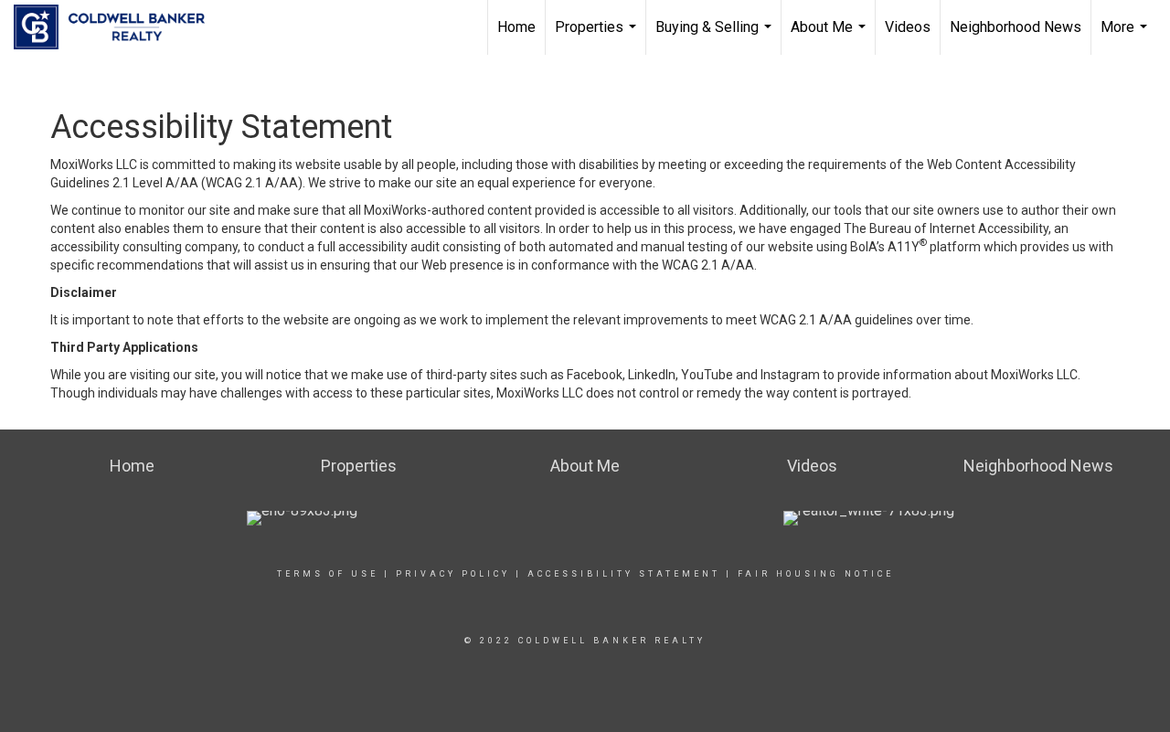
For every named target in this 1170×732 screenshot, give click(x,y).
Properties (598, 36)
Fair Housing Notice (816, 573)
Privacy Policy (453, 573)
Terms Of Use (327, 573)
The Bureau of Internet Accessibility (946, 228)
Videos (908, 27)
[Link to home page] (118, 27)
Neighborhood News (1015, 27)
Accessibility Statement (623, 573)
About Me (830, 36)
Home (516, 27)
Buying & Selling (715, 36)
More (1126, 36)
